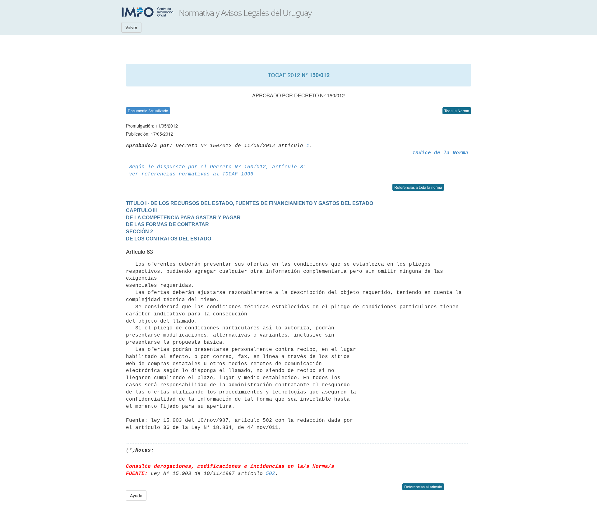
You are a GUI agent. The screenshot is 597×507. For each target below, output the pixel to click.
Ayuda (136, 495)
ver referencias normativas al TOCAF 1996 (191, 174)
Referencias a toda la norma (418, 187)
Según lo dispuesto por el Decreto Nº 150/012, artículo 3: (217, 167)
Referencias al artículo (423, 486)
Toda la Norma (456, 110)
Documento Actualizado (148, 110)
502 (270, 474)
